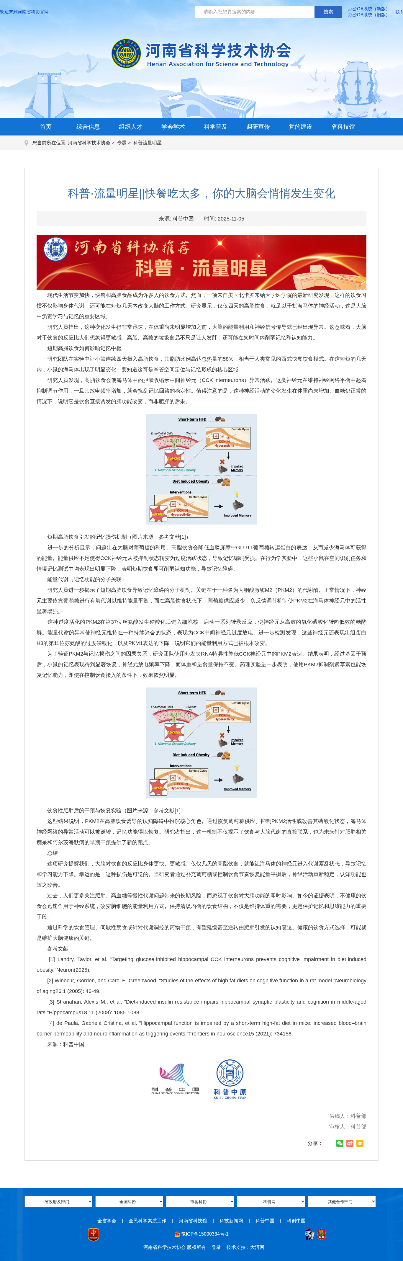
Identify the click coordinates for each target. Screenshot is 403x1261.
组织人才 (130, 126)
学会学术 (173, 126)
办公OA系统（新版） (369, 8)
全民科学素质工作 (147, 1220)
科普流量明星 (147, 142)
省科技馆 (343, 126)
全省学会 (106, 1220)
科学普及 (215, 126)
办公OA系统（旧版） (369, 14)
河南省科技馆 (193, 1220)
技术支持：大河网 (245, 1247)
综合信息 (88, 126)
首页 (46, 126)
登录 (216, 1247)
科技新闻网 (231, 1220)
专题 (122, 142)
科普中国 (264, 1220)
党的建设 (300, 126)
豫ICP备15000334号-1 (205, 1234)
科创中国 (296, 1220)
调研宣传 (258, 126)
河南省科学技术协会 (89, 142)
